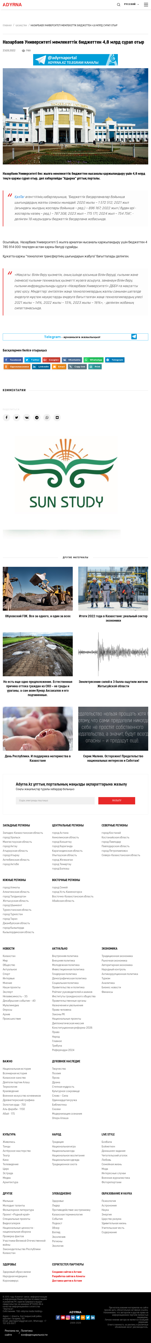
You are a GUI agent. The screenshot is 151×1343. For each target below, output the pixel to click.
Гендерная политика (64, 974)
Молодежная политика (66, 965)
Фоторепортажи (111, 1182)
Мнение (7, 983)
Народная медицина (15, 1276)
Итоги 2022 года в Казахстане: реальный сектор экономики (113, 619)
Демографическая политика (69, 978)
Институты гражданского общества (74, 996)
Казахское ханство (14, 1078)
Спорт (6, 974)
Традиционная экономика (117, 956)
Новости (9, 948)
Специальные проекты (16, 1219)
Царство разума (111, 1219)
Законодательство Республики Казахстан (22, 1251)
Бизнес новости (111, 987)
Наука (105, 1210)
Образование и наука (117, 1193)
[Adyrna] (16, 4)
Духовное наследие (66, 1061)
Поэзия (56, 1073)
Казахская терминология (67, 1214)
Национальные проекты (66, 1019)
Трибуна (57, 1046)
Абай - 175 (9, 1114)
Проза (55, 1078)
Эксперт (8, 992)
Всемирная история (15, 1073)
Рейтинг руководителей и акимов (72, 992)
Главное (57, 1041)
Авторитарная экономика (117, 965)
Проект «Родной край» (16, 1214)
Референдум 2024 (63, 1050)
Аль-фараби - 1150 (14, 1109)
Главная (7, 26)
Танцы (6, 1146)
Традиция (58, 1142)
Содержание (109, 1232)
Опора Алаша (60, 1118)
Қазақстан (21, 26)
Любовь (106, 1160)
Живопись (9, 1142)
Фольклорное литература (18, 1210)
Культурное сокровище (66, 1091)
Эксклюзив (58, 1237)
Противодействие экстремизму (71, 1210)
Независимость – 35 (15, 996)
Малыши (8, 1201)
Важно (7, 1061)
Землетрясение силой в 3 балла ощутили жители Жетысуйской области (113, 684)
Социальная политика (65, 983)
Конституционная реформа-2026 (72, 1028)
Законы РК (58, 1014)
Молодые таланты (14, 1205)
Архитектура (10, 1182)
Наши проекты (11, 987)
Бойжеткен (108, 1146)
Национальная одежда (65, 1160)
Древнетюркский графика (18, 1100)
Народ (56, 1037)
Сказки (56, 1109)
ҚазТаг (19, 197)
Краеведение (11, 1091)
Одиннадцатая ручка (64, 1100)
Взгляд (56, 1232)
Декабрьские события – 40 (19, 1001)
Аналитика (108, 983)
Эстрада (8, 1173)
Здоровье (58, 1201)
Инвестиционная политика (68, 969)
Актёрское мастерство (17, 1151)
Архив (6, 1014)
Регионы (57, 1241)
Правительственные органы (69, 1001)
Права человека (61, 1010)
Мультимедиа (11, 1005)
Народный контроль (114, 969)
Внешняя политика (63, 960)
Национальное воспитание (68, 1155)
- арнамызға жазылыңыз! (72, 337)
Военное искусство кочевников (22, 1096)
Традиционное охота (64, 1164)
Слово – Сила (60, 1096)
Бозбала (107, 1142)
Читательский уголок (114, 1155)
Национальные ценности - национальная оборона (18, 1230)
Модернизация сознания (67, 1114)
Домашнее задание (114, 1151)
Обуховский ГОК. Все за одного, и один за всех (38, 616)
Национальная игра (64, 1146)
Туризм (106, 978)
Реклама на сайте (12, 1333)
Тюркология (10, 1087)
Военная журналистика (116, 1178)
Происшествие (12, 1019)
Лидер (56, 1205)
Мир (5, 960)
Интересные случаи (114, 1173)
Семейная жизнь (112, 1164)
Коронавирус (11, 1281)
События (57, 1219)
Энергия (107, 1214)
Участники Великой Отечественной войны (24, 1243)
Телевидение (11, 1164)
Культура (9, 1134)
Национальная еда (63, 1151)
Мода (105, 1169)
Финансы (107, 992)
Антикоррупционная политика (120, 974)
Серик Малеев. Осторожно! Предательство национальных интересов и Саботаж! (113, 759)
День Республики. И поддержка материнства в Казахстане (38, 759)
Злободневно (61, 1193)
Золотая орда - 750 (14, 1105)
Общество (9, 965)
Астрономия (109, 1205)
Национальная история (17, 1069)
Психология (109, 1201)
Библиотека (59, 1105)
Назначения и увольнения (67, 1005)
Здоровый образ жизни (17, 1272)
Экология (57, 1246)
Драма (56, 1082)
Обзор (55, 1228)
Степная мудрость (63, 1087)
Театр (6, 1155)
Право (55, 1032)
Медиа (7, 1178)
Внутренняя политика (65, 956)
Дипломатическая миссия (68, 1023)
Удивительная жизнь (114, 1223)
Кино (6, 1160)
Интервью (9, 978)
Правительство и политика (68, 987)
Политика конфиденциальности (34, 1333)
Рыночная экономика (114, 960)
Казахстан (9, 956)
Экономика (109, 948)
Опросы (7, 1010)
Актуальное (10, 969)
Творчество (59, 1069)
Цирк (6, 1169)
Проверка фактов (13, 1236)
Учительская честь (113, 1228)
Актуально (59, 948)
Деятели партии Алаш (16, 1082)
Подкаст (57, 1223)
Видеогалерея (11, 1223)
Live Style (108, 1134)
